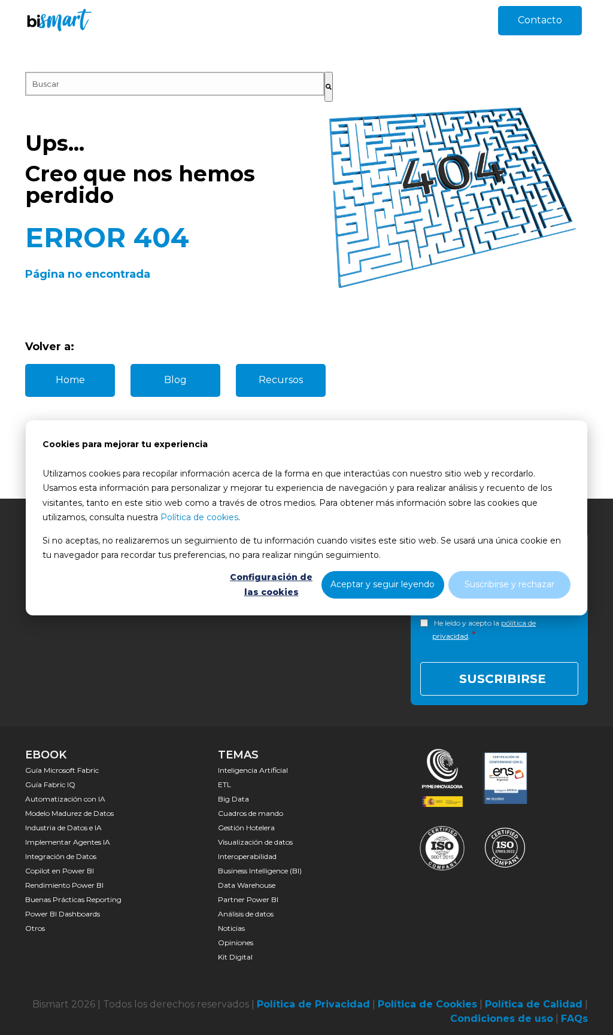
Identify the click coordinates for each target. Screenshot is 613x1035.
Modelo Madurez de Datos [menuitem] (69, 813)
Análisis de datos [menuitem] (246, 913)
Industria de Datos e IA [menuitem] (63, 827)
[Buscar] (328, 87)
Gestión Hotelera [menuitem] (246, 827)
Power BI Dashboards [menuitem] (62, 913)
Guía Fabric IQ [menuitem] (50, 784)
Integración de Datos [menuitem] (60, 856)
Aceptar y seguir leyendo (382, 584)
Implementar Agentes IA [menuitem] (67, 841)
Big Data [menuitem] (233, 798)
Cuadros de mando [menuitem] (250, 813)
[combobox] (174, 84)
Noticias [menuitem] (231, 928)
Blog (175, 380)
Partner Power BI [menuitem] (248, 899)
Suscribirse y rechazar (509, 584)
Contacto (540, 20)
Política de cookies (199, 517)
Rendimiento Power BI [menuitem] (64, 885)
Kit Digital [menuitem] (235, 956)
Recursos (281, 380)
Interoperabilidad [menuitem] (247, 856)
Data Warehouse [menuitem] (246, 885)
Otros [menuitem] (35, 928)
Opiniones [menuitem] (235, 942)
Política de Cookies (427, 1004)
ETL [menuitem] (224, 784)
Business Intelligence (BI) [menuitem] (260, 870)
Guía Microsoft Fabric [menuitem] (62, 770)
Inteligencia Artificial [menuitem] (253, 770)
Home (70, 380)
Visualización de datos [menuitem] (255, 841)
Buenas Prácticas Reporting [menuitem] (73, 899)
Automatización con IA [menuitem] (65, 798)
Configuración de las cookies (271, 584)
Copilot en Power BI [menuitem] (59, 870)
